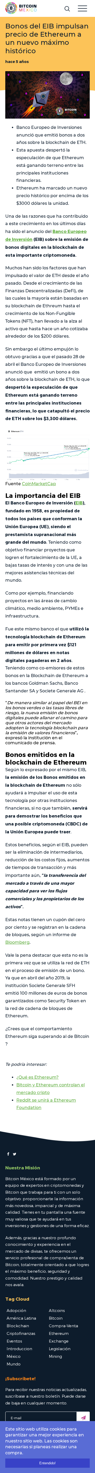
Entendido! (47, 1463)
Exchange (59, 1341)
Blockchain (18, 1325)
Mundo (14, 1364)
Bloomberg (17, 942)
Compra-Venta (63, 1325)
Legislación (59, 1348)
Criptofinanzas (21, 1333)
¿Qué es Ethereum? (37, 1077)
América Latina (21, 1318)
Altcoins (57, 1310)
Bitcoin (56, 1318)
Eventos (14, 1341)
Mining (55, 1356)
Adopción (16, 1310)
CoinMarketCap (39, 483)
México (14, 1356)
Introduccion (19, 1348)
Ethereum (59, 1333)
